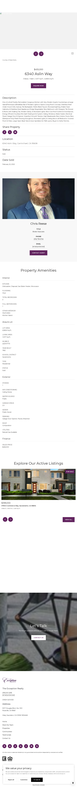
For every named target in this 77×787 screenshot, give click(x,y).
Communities (7, 731)
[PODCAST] (4, 746)
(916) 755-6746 (38, 239)
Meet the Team (7, 725)
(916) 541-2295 (7, 693)
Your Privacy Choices (38, 784)
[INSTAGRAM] (26, 746)
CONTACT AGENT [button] (38, 253)
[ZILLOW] (10, 746)
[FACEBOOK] (15, 746)
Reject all (11, 779)
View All (68, 520)
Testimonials (6, 735)
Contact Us (6, 738)
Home (4, 721)
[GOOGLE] (37, 746)
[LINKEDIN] (21, 746)
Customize (23, 779)
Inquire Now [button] (38, 86)
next (41, 53)
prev (35, 53)
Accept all (37, 779)
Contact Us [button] (38, 638)
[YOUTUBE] (31, 746)
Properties (6, 728)
